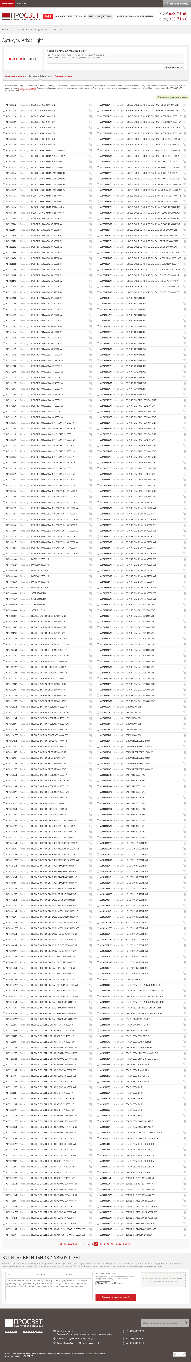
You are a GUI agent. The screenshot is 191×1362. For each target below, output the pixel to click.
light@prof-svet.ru (65, 1331)
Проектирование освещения (134, 16)
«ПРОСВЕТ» (28, 1356)
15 (87, 1244)
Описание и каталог (15, 76)
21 (112, 1244)
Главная (6, 29)
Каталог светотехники (70, 16)
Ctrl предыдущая (67, 1244)
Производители (100, 16)
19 (104, 1244)
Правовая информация (95, 1353)
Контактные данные (33, 1331)
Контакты (21, 3)
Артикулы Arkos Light (40, 76)
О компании (7, 3)
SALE (47, 16)
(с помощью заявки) (27, 88)
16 (91, 1244)
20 (108, 1244)
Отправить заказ (63, 76)
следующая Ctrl (124, 1244)
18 (99, 1244)
